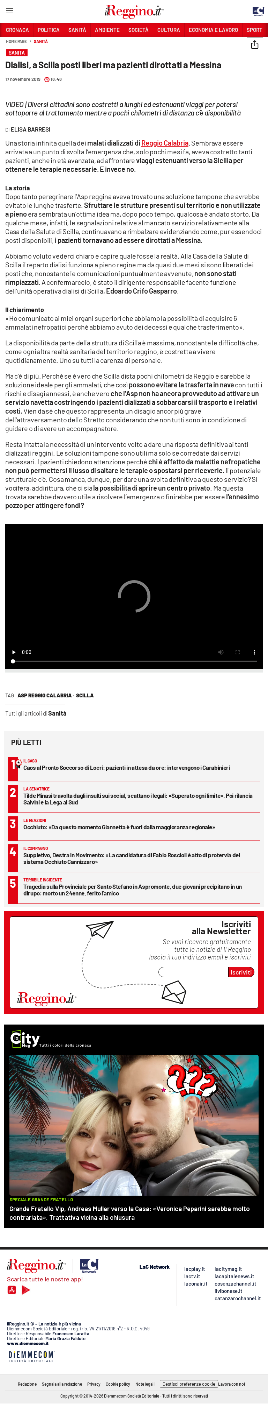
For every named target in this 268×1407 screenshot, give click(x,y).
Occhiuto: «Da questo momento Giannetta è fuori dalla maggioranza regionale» (119, 826)
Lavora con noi (231, 1383)
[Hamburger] (9, 12)
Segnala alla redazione (62, 1383)
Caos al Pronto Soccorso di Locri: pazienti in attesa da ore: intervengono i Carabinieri (126, 767)
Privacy (93, 1383)
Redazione (27, 1383)
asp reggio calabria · (45, 695)
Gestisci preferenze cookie (189, 1384)
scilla (85, 695)
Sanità (40, 41)
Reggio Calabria (164, 143)
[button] (255, 45)
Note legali (145, 1383)
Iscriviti (241, 972)
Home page (16, 41)
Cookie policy (118, 1383)
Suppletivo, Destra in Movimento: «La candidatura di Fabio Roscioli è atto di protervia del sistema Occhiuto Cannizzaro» (131, 858)
